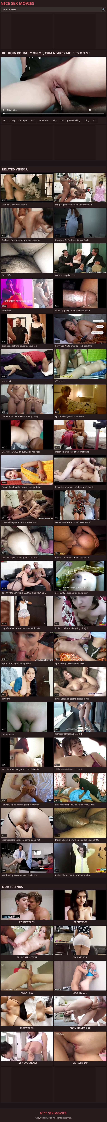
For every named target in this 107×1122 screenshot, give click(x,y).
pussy (12, 120)
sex (4, 120)
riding (86, 120)
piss (94, 120)
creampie (23, 120)
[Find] (104, 9)
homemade (43, 120)
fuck (33, 120)
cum (62, 120)
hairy (54, 120)
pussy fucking (73, 120)
